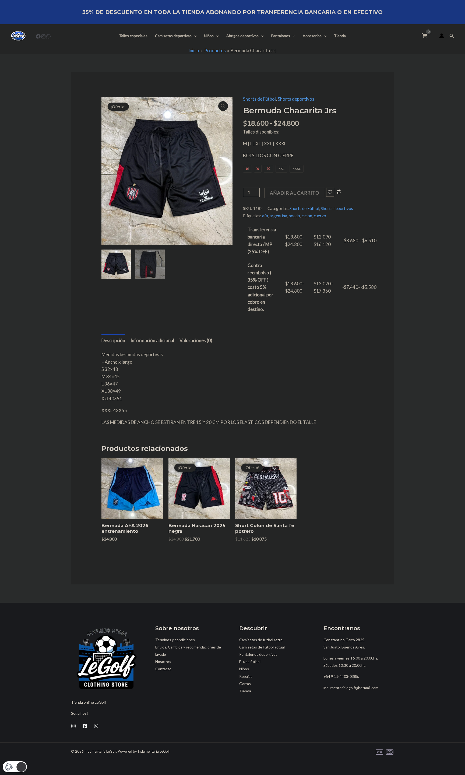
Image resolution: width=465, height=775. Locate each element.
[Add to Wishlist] (330, 192)
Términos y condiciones (175, 639)
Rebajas (245, 676)
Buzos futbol (249, 661)
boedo (294, 215)
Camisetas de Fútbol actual (262, 647)
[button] (194, 35)
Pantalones (280, 35)
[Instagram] (43, 36)
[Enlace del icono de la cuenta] (441, 35)
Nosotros (163, 661)
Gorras (245, 683)
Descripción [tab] (113, 340)
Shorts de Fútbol (259, 99)
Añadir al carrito (294, 193)
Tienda (340, 35)
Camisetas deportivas (173, 35)
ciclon (307, 215)
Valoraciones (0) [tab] (195, 340)
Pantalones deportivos (258, 654)
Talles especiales (133, 35)
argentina (278, 215)
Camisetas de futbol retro (261, 639)
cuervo (320, 215)
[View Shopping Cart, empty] (424, 36)
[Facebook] (38, 36)
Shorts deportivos (296, 99)
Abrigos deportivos (242, 35)
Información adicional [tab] (152, 340)
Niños (209, 35)
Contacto (163, 669)
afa (265, 215)
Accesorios (312, 35)
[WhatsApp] (48, 36)
